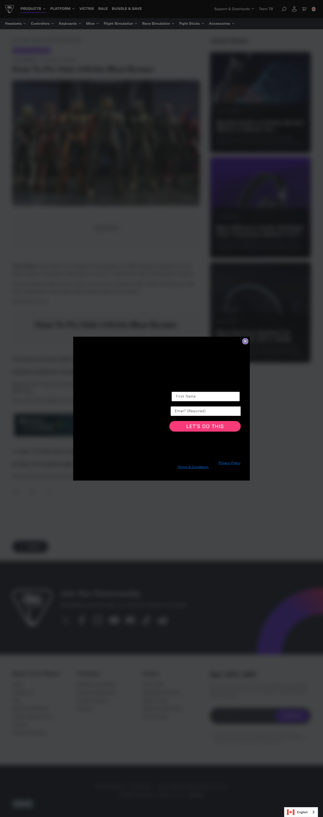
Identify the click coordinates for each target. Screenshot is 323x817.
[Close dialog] (245, 341)
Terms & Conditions (193, 467)
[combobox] (301, 812)
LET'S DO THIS (205, 426)
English (302, 812)
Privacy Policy (229, 463)
